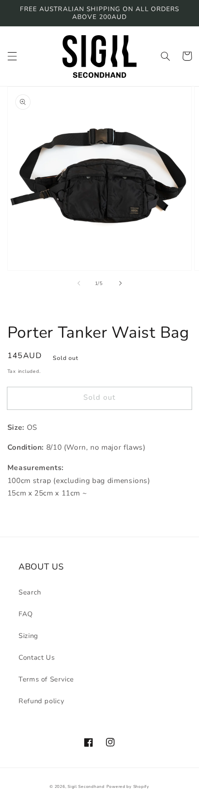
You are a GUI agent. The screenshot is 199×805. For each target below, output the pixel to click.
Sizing (28, 635)
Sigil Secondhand (86, 786)
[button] (12, 56)
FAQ (26, 614)
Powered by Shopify (127, 786)
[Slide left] (78, 283)
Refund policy (41, 701)
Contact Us (37, 657)
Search (30, 592)
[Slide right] (120, 283)
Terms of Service (46, 679)
